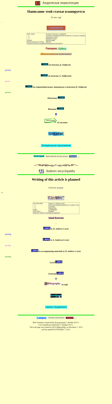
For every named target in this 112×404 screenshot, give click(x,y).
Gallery (35, 209)
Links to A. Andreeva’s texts (56, 203)
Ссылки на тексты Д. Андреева (36, 43)
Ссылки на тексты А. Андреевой (56, 34)
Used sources (37, 211)
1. (28, 35)
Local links (52, 206)
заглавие (60, 188)
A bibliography (53, 209)
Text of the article (38, 203)
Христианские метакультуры (57, 156)
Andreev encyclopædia (60, 171)
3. (28, 38)
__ (78, 156)
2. (28, 37)
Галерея (29, 40)
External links (52, 208)
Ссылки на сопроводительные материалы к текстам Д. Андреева (65, 35)
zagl (59, 17)
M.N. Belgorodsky (59, 327)
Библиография (50, 40)
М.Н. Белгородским (57, 322)
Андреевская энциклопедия (60, 2)
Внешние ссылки (51, 38)
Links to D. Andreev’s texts (40, 213)
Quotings (51, 211)
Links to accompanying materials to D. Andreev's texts (64, 205)
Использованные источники (35, 42)
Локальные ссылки (52, 37)
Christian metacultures (56, 318)
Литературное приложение (54, 43)
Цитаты (48, 42)
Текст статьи (31, 34)
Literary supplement (54, 213)
